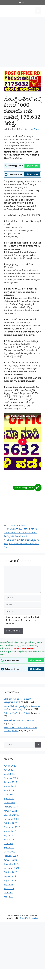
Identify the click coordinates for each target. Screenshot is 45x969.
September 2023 (12, 827)
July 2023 (8, 835)
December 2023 (11, 815)
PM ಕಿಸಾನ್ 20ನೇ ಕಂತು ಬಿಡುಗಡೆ (17, 713)
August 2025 (10, 766)
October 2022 (10, 872)
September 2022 (12, 876)
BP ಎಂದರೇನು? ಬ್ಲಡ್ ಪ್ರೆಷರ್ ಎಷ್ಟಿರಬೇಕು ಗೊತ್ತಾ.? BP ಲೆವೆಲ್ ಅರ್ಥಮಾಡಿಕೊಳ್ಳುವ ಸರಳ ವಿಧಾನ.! (21, 543)
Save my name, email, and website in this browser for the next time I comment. (23, 620)
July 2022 (8, 884)
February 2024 (11, 807)
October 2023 (10, 823)
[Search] (38, 745)
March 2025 (9, 774)
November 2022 (11, 868)
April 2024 (9, 798)
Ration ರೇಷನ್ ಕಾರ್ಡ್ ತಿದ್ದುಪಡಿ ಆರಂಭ (19, 720)
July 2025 (8, 770)
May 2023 (8, 843)
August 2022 (10, 880)
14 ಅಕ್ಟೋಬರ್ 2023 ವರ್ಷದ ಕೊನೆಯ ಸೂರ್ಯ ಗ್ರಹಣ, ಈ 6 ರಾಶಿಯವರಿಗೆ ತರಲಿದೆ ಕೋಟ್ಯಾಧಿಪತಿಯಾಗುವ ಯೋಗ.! (20, 532)
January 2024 (10, 811)
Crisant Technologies (29, 918)
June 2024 (9, 790)
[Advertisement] (22, 41)
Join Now (33, 166)
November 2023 (11, 819)
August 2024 (10, 786)
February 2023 (11, 856)
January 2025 (10, 782)
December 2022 (11, 864)
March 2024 (9, 802)
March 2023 (9, 852)
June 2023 (9, 839)
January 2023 (10, 860)
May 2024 (8, 794)
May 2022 (8, 892)
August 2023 (10, 831)
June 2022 (9, 888)
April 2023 (9, 847)
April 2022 (8, 897)
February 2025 (11, 778)
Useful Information (16, 525)
